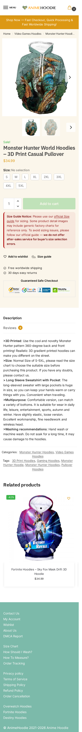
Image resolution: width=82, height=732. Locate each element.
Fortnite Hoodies (14, 712)
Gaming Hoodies (48, 460)
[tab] (39, 318)
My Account (11, 619)
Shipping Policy (14, 685)
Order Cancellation (16, 696)
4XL (8, 185)
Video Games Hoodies (27, 33)
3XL (59, 177)
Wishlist (8, 625)
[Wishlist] (68, 498)
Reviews (12, 328)
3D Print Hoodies (23, 460)
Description (12, 318)
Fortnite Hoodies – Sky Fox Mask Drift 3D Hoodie (39, 571)
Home (6, 33)
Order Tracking (14, 663)
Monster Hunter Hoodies (60, 33)
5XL (21, 185)
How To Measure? (16, 657)
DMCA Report (13, 636)
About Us (9, 630)
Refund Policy (13, 690)
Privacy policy (13, 673)
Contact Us (11, 613)
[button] (70, 8)
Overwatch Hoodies (17, 706)
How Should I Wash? (17, 652)
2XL (46, 177)
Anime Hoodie (57, 728)
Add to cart (49, 203)
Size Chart (10, 646)
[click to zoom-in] (41, 77)
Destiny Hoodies (14, 718)
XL (35, 177)
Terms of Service (15, 679)
